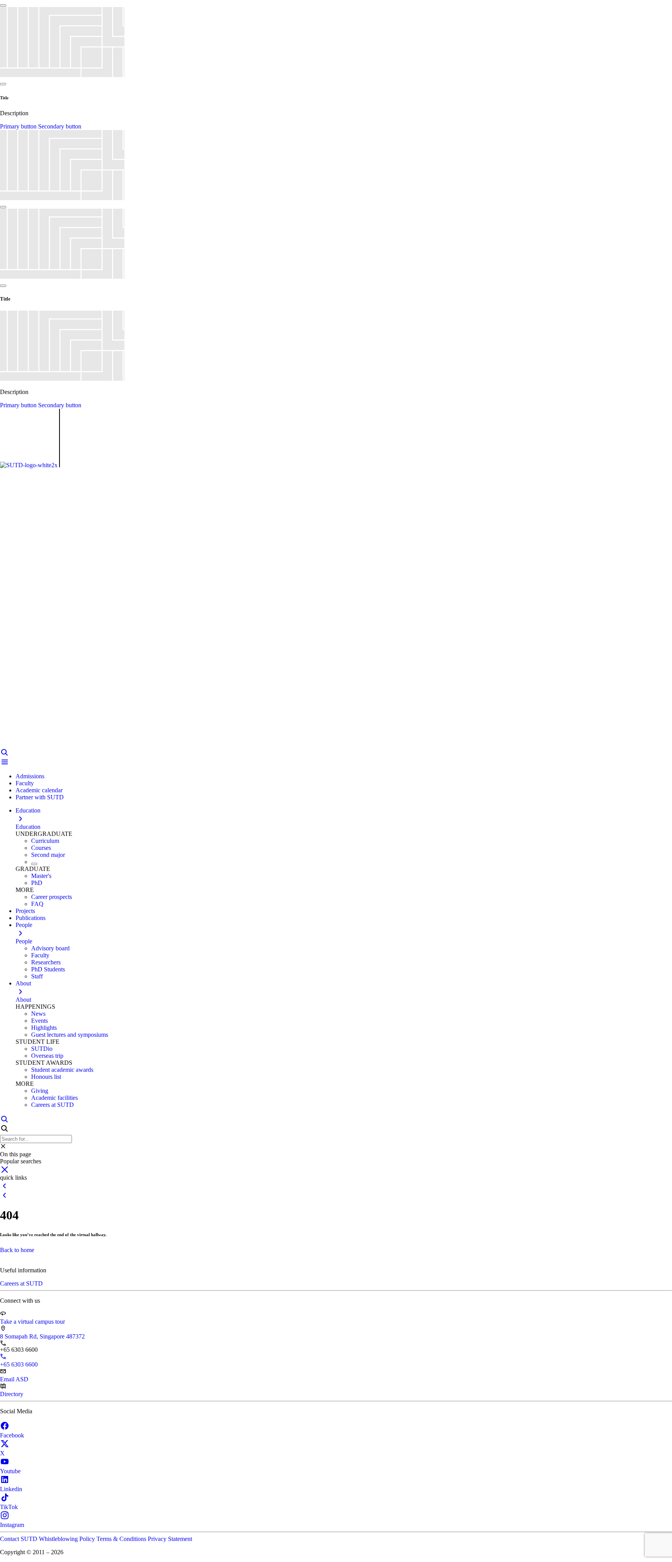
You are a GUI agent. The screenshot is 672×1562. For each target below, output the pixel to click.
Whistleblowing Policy (67, 1539)
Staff (37, 976)
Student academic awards (62, 1069)
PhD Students (48, 969)
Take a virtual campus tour (32, 1321)
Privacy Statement (170, 1539)
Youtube (10, 1471)
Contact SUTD (19, 1539)
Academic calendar (39, 790)
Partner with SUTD (40, 797)
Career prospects (51, 897)
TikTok (9, 1507)
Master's (41, 875)
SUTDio (41, 1048)
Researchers (46, 962)
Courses (41, 847)
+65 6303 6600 (19, 1364)
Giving (39, 1090)
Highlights (44, 1027)
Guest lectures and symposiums (69, 1034)
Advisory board (50, 948)
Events (39, 1020)
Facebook (12, 1435)
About (23, 999)
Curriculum (45, 840)
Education (28, 826)
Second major (48, 854)
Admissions (30, 776)
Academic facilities (54, 1097)
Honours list (46, 1076)
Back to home (17, 1250)
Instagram (12, 1525)
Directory (11, 1394)
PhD (36, 883)
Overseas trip (47, 1055)
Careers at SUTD (52, 1104)
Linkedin (11, 1489)
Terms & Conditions (122, 1539)
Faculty (25, 783)
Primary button (19, 126)
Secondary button (59, 126)
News (38, 1013)
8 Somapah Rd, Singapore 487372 (42, 1336)
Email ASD (14, 1379)
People (24, 941)
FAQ (37, 904)
